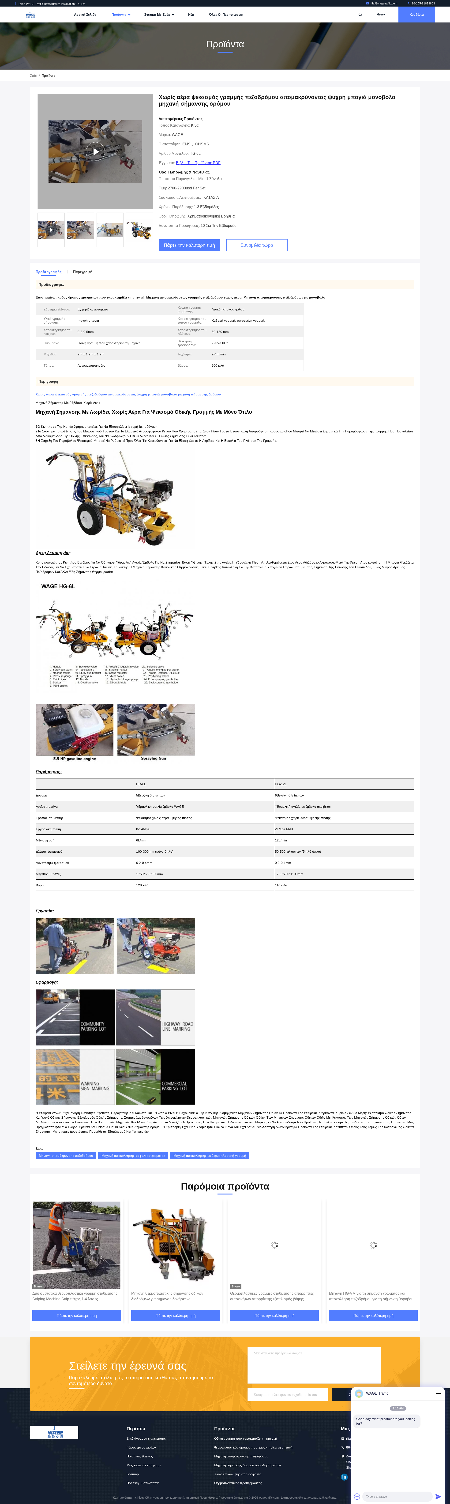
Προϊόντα (120, 14)
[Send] (438, 1496)
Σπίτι (33, 75)
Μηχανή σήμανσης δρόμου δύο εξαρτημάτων (247, 1465)
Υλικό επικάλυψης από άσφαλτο (237, 1474)
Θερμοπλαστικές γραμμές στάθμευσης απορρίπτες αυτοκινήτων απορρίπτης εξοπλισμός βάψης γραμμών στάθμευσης (173, 1296)
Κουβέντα (417, 14)
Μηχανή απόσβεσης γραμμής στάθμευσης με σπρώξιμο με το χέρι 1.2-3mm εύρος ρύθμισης (367, 1296)
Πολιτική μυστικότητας (143, 1483)
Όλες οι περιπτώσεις (226, 14)
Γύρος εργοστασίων (141, 1447)
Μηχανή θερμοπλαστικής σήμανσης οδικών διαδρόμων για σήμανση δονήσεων (68, 1296)
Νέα (191, 14)
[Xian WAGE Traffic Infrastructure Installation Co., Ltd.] (30, 14)
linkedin (344, 1477)
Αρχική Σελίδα (85, 14)
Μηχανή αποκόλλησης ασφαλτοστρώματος (133, 1155)
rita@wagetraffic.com (384, 3)
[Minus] (438, 1393)
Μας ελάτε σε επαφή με (144, 1465)
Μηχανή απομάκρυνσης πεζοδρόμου (66, 1155)
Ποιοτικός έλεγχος (140, 1456)
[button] (38, 1256)
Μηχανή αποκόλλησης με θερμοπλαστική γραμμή (209, 1155)
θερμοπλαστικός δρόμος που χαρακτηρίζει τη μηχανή (253, 1447)
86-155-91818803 (423, 3)
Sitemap (133, 1474)
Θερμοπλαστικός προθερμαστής (238, 1483)
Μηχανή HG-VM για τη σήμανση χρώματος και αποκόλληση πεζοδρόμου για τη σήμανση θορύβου (272, 1296)
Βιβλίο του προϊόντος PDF (198, 163)
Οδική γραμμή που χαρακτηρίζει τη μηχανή (245, 1438)
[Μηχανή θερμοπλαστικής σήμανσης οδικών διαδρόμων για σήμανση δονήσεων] (76, 1245)
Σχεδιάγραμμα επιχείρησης (146, 1438)
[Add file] (357, 1496)
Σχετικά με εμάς (157, 14)
